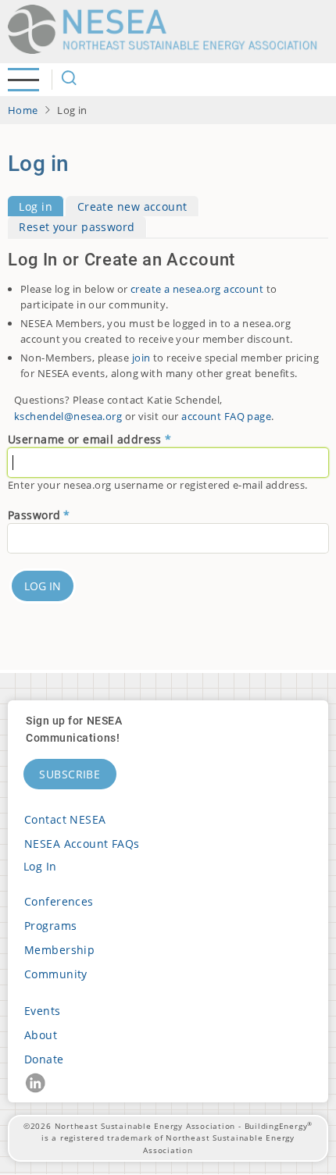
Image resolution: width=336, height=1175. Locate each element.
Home (23, 110)
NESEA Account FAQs (82, 843)
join (141, 358)
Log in (35, 206)
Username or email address (85, 439)
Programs (50, 925)
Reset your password (76, 227)
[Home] (168, 29)
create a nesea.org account (196, 289)
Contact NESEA (65, 819)
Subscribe (70, 774)
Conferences (59, 901)
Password (34, 514)
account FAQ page (226, 416)
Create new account (132, 206)
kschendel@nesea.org (68, 416)
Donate (44, 1059)
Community (56, 974)
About (40, 1034)
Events (42, 1010)
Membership (59, 949)
